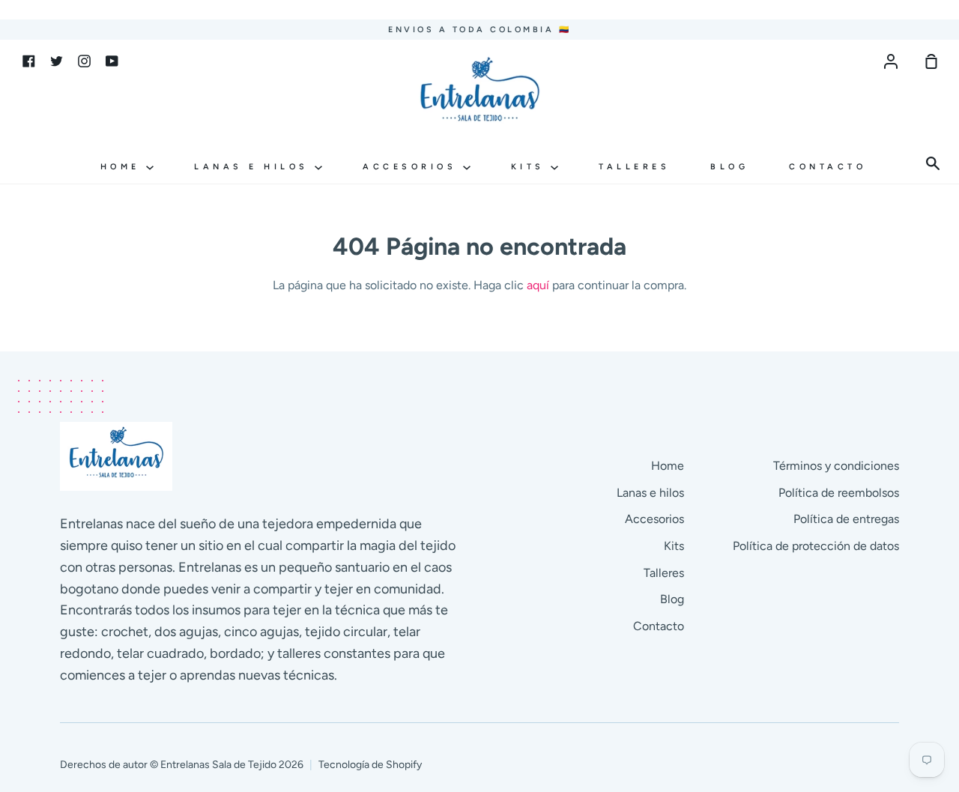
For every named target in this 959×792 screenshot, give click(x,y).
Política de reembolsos (838, 493)
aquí (538, 285)
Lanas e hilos (254, 167)
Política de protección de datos (816, 546)
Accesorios (413, 167)
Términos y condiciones (836, 466)
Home (123, 167)
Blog (729, 167)
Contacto (827, 167)
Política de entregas (846, 519)
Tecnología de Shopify (370, 764)
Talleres (634, 167)
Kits (531, 167)
